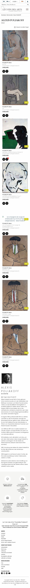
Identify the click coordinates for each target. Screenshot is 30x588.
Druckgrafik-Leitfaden (6, 556)
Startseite (3, 15)
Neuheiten (3, 538)
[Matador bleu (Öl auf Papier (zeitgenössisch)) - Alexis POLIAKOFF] (15, 340)
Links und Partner (5, 564)
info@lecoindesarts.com (21, 581)
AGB (2, 568)
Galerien (3, 533)
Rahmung (3, 549)
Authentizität (4, 547)
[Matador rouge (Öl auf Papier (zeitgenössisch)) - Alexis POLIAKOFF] (15, 295)
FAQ (2, 563)
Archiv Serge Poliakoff (6, 540)
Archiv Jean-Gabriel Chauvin (8, 542)
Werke (2, 537)
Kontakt (3, 566)
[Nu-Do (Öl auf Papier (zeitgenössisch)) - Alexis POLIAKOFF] (15, 46)
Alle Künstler (10, 15)
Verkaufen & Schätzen (6, 552)
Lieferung (3, 551)
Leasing (3, 554)
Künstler (3, 535)
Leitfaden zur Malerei (6, 558)
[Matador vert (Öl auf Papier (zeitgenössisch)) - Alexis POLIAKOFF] (15, 251)
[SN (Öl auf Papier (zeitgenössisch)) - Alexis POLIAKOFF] (15, 90)
